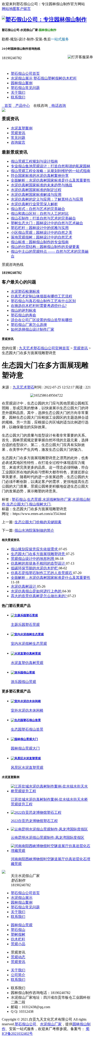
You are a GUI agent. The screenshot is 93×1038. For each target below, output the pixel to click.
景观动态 (18, 957)
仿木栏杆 (69, 78)
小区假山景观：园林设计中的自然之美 (41, 232)
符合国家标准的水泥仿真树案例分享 (40, 176)
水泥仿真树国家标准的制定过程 (36, 190)
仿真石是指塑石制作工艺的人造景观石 (42, 573)
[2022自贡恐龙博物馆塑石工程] (36, 812)
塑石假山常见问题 (25, 88)
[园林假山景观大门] (24, 739)
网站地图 (9, 9)
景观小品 (18, 944)
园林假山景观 (22, 925)
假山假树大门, (40, 504)
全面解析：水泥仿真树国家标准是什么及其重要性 (50, 180)
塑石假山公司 (25, 1024)
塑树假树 (55, 78)
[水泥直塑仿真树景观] (26, 653)
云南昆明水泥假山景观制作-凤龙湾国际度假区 (47, 837)
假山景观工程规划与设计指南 (34, 161)
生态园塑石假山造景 (27, 729)
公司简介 (18, 975)
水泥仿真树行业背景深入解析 (34, 204)
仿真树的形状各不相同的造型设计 (38, 563)
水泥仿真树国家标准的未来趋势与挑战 (41, 185)
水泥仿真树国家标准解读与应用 (36, 194)
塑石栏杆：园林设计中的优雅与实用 (40, 228)
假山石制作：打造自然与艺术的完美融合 (43, 218)
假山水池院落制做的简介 (34, 530)
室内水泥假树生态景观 (29, 643)
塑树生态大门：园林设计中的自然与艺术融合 (47, 223)
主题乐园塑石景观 (25, 625)
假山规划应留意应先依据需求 (35, 549)
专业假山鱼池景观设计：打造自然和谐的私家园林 (50, 166)
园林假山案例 (22, 83)
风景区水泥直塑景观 (27, 767)
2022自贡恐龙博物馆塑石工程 (34, 821)
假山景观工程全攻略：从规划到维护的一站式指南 (50, 171)
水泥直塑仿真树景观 (27, 663)
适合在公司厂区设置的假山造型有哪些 (41, 320)
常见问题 (18, 138)
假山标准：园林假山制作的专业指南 (40, 242)
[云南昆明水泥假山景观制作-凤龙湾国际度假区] (49, 829)
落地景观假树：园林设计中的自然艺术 (41, 237)
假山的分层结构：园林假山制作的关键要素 (45, 247)
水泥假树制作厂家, (57, 499)
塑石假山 (40, 78)
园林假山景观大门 (25, 748)
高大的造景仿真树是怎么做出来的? (39, 596)
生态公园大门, (17, 504)
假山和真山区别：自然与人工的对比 (40, 213)
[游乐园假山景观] (23, 672)
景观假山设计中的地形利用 (33, 559)
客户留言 (23, 9)
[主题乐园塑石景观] (24, 615)
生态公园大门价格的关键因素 (37, 522)
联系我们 (18, 97)
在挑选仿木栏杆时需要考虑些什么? (39, 306)
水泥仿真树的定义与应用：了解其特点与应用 (47, 199)
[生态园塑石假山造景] (26, 720)
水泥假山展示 (22, 78)
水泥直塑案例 (22, 128)
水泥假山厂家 (51, 1024)
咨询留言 (18, 142)
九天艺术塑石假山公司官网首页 (44, 348)
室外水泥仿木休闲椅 (27, 710)
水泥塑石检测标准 (25, 291)
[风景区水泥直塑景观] (26, 758)
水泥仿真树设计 (24, 586)
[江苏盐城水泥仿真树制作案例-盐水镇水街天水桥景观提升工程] (51, 791)
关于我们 (18, 92)
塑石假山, (19, 499)
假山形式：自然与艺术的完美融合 (38, 209)
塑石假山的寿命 (23, 315)
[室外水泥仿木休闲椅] (26, 701)
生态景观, (34, 499)
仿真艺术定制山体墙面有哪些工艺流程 (41, 296)
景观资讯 (18, 133)
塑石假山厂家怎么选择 (29, 325)
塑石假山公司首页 (25, 73)
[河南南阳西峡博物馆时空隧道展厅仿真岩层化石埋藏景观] (51, 851)
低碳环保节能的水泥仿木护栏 (35, 568)
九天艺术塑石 (23, 387)
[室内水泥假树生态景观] (27, 634)
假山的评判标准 (23, 310)
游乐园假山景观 (23, 682)
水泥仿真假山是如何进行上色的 (36, 591)
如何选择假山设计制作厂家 (32, 329)
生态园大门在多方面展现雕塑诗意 (38, 554)
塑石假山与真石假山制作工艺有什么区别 (43, 301)
